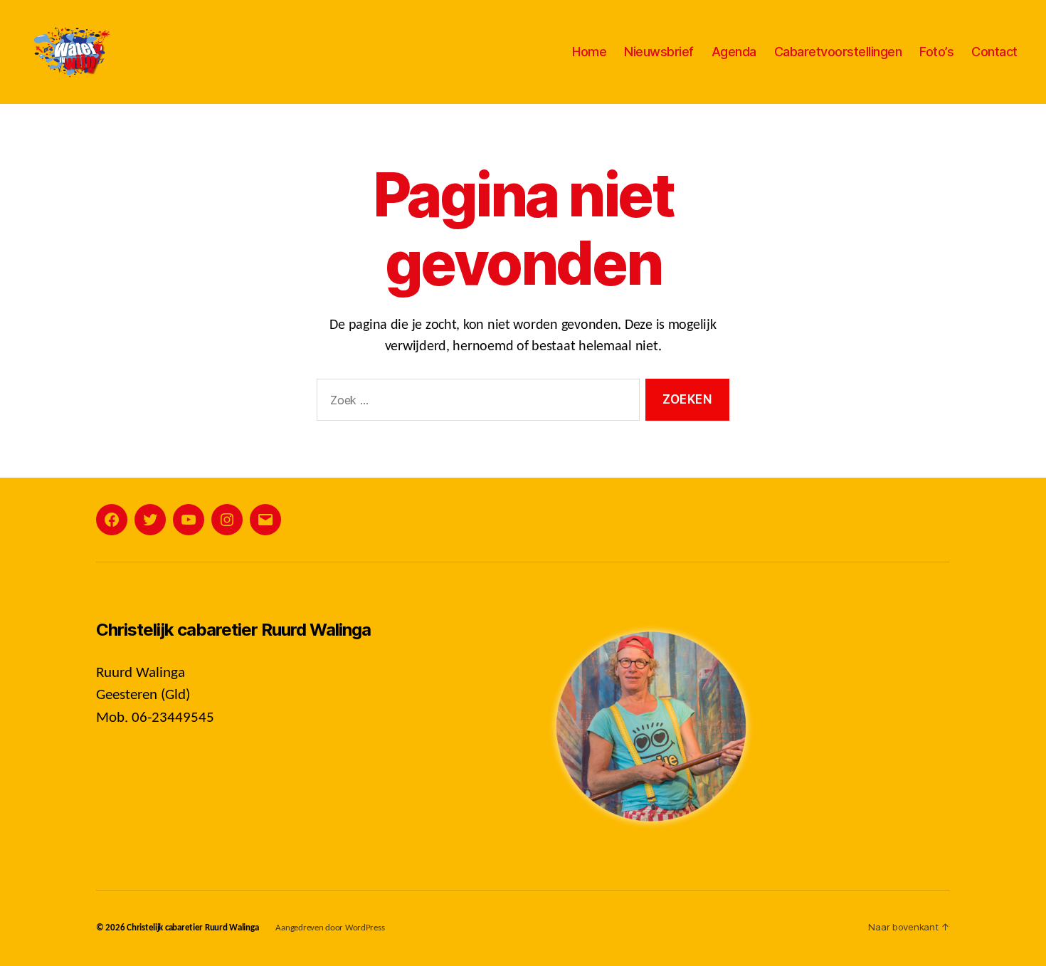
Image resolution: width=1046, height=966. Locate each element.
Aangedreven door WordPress (329, 928)
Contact (994, 51)
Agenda (734, 51)
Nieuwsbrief (659, 51)
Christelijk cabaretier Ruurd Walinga (192, 928)
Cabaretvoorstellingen (838, 51)
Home (589, 51)
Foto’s (936, 51)
